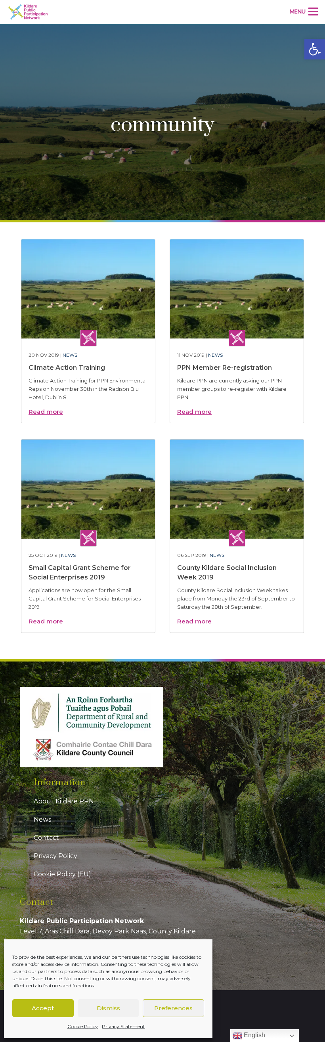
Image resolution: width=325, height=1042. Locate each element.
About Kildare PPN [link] (64, 801)
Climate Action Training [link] (67, 367)
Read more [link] (46, 411)
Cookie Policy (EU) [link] (62, 874)
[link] (314, 49)
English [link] (253, 1035)
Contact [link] (46, 837)
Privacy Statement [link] (123, 1026)
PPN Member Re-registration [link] (224, 367)
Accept (43, 1008)
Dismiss (108, 1008)
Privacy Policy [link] (55, 856)
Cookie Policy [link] (82, 1026)
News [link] (70, 355)
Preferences (173, 1008)
